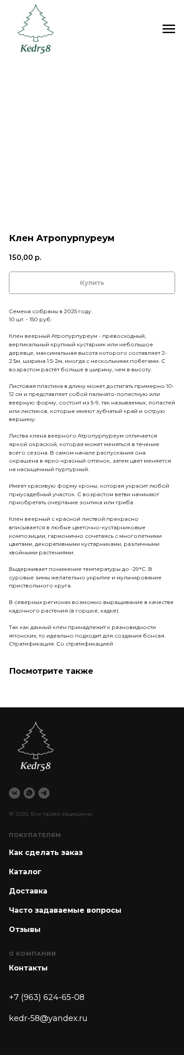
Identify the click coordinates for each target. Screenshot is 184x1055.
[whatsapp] (29, 793)
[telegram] (44, 793)
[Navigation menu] (169, 29)
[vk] (14, 793)
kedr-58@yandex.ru (48, 1018)
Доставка (28, 891)
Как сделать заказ (46, 852)
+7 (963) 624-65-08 (46, 997)
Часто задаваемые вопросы (65, 910)
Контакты (28, 968)
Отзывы (25, 929)
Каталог (25, 872)
